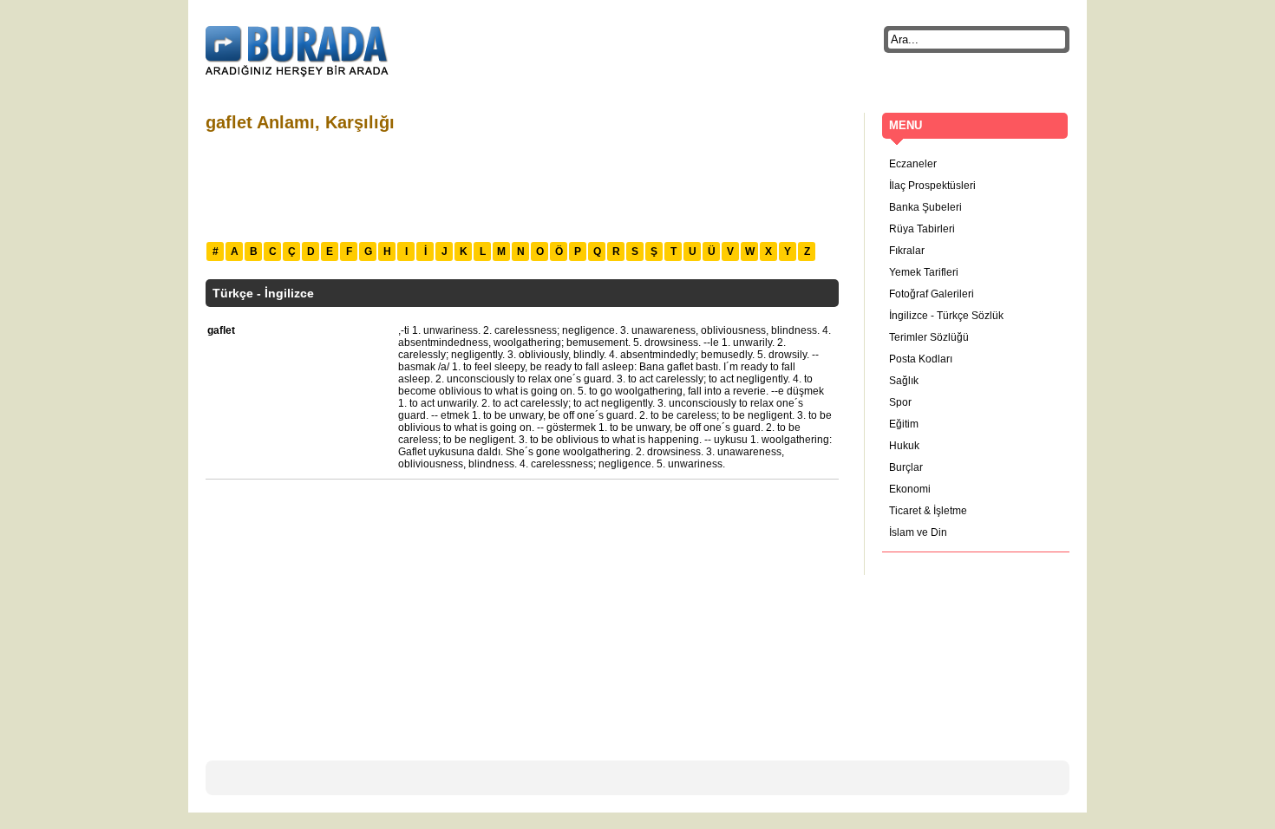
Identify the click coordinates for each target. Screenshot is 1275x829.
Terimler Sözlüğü (929, 337)
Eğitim (904, 424)
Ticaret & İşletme (928, 511)
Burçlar (906, 467)
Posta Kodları (920, 359)
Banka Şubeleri (925, 207)
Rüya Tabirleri (922, 229)
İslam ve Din (918, 532)
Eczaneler (913, 164)
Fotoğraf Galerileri (931, 294)
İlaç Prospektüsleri (932, 186)
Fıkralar (907, 251)
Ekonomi (910, 489)
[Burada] (297, 52)
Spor (900, 402)
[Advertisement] (521, 185)
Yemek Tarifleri (923, 272)
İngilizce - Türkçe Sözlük (946, 316)
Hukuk (904, 446)
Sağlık (904, 381)
